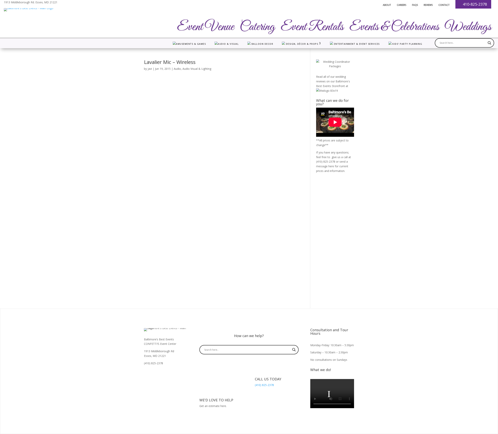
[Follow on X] (170, 374)
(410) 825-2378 (325, 161)
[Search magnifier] (489, 43)
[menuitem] (384, 5)
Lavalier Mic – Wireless (170, 61)
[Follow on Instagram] (155, 374)
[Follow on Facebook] (147, 374)
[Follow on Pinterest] (163, 374)
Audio (177, 69)
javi (150, 69)
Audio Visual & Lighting (196, 69)
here (331, 166)
